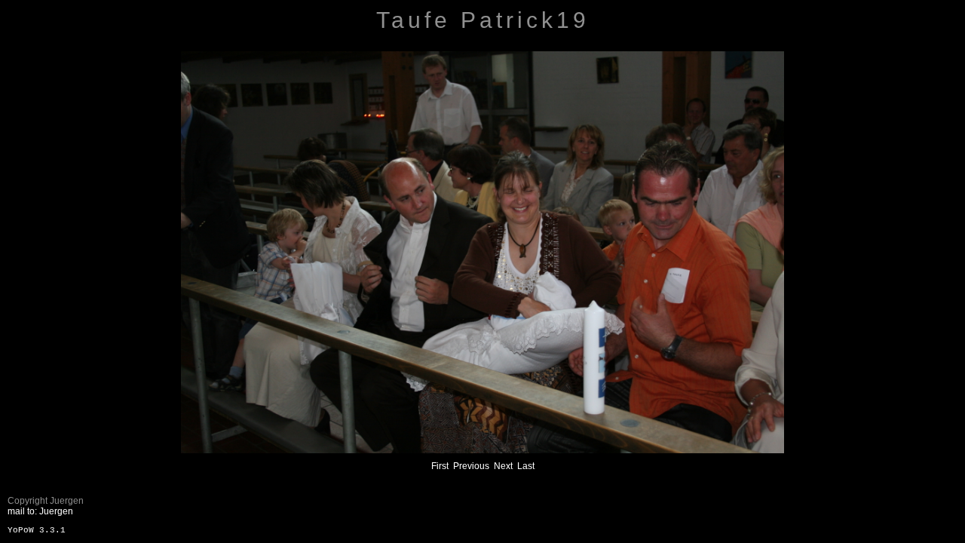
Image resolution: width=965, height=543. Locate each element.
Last (526, 466)
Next (503, 466)
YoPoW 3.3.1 (37, 530)
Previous (471, 466)
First (440, 466)
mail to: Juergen (40, 511)
